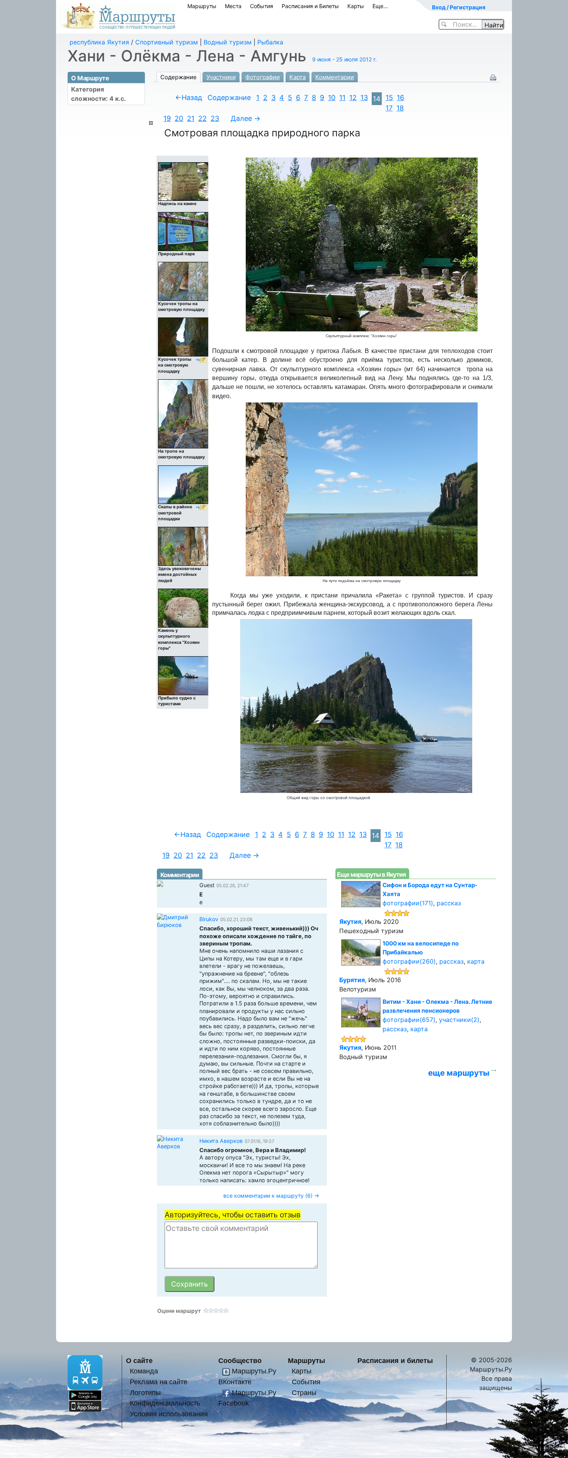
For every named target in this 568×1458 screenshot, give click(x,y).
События (261, 6)
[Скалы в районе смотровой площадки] (184, 484)
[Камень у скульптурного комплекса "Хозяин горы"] (184, 608)
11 (342, 97)
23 (215, 118)
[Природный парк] (184, 231)
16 (400, 97)
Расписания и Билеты (310, 6)
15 (389, 97)
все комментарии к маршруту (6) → (271, 1195)
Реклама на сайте (158, 1382)
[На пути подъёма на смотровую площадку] (362, 488)
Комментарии (334, 77)
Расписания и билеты (395, 1360)
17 (389, 108)
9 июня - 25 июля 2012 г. (344, 59)
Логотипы (145, 1392)
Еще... (380, 6)
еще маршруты (459, 1073)
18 (400, 108)
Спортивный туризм (166, 42)
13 (364, 97)
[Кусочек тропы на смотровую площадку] (184, 280)
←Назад (188, 97)
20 (179, 118)
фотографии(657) (409, 1019)
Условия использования (169, 1414)
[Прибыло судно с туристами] (184, 675)
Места (233, 6)
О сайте (139, 1360)
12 (353, 97)
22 (202, 118)
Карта (297, 77)
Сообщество (240, 1360)
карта (476, 961)
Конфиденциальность (165, 1403)
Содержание (178, 77)
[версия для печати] (493, 76)
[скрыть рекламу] (151, 123)
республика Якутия (99, 42)
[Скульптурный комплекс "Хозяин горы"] (362, 244)
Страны (304, 1392)
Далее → (245, 118)
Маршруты (201, 6)
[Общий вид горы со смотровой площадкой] (356, 705)
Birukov (208, 919)
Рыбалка (270, 42)
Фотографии (262, 77)
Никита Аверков (221, 1140)
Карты (355, 6)
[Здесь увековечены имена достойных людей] (184, 546)
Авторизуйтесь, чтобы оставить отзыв (233, 1214)
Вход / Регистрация (458, 7)
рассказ (449, 903)
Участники (221, 77)
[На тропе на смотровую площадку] (184, 413)
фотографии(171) (408, 903)
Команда (144, 1371)
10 (331, 97)
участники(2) (459, 1019)
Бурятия (352, 980)
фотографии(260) (409, 961)
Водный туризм (228, 42)
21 (190, 118)
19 (167, 118)
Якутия (350, 921)
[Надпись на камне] (184, 181)
